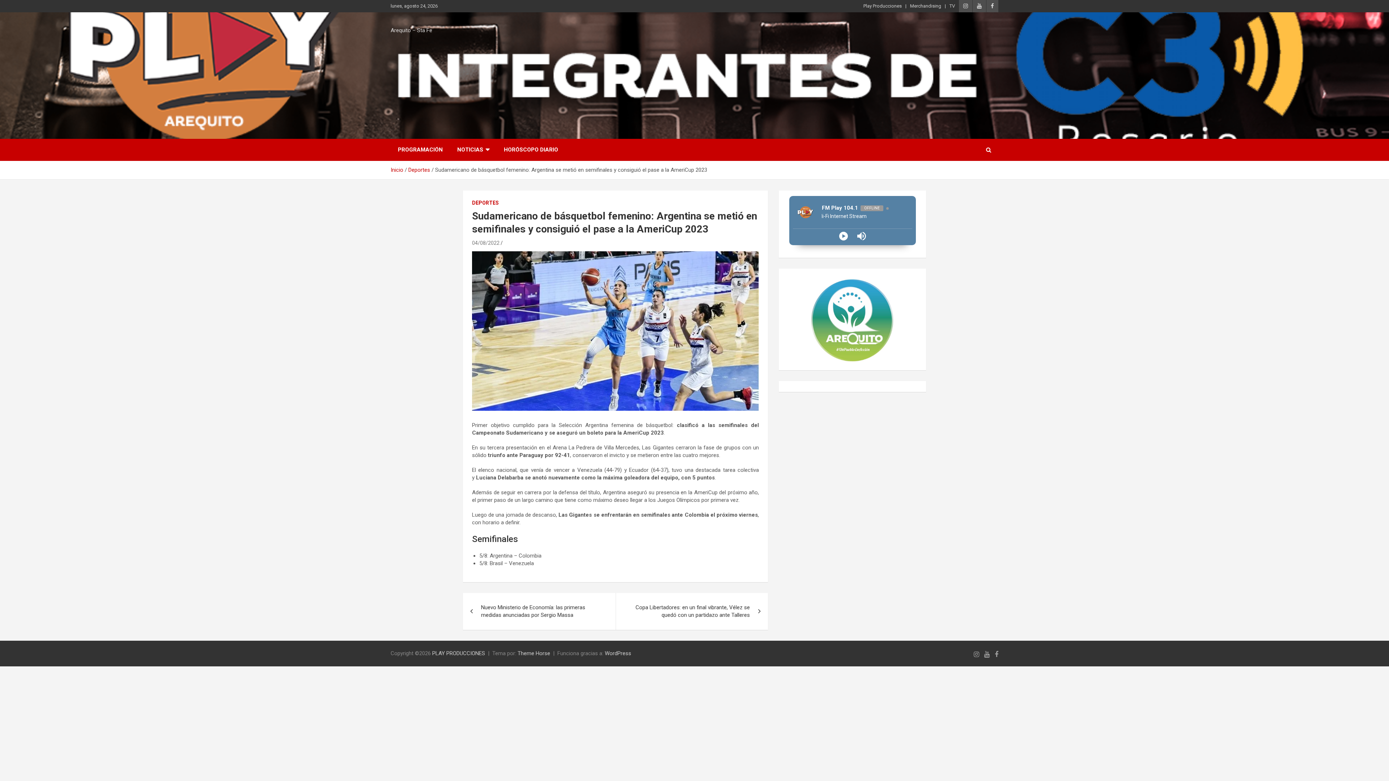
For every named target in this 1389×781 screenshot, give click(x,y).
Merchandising (925, 6)
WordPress (618, 653)
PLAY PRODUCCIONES (458, 653)
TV (952, 6)
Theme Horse (534, 653)
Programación (420, 149)
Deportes (485, 203)
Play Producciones (882, 6)
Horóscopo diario (531, 149)
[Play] (843, 236)
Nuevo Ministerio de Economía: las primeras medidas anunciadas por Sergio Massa (533, 611)
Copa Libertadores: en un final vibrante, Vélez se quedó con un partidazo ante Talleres (693, 611)
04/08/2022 (486, 243)
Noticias (470, 149)
